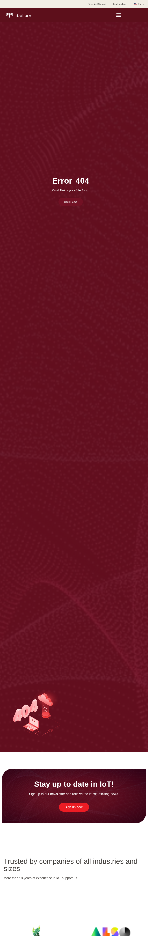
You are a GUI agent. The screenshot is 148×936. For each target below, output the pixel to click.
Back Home (70, 201)
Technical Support (97, 4)
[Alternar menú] (119, 15)
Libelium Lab (119, 4)
